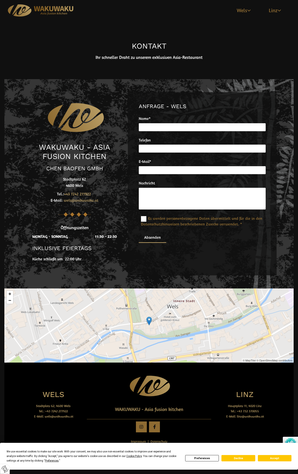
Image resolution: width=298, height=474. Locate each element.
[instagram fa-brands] (141, 426)
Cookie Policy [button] (134, 456)
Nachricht (147, 183)
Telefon (145, 140)
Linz (273, 10)
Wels (242, 10)
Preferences (202, 458)
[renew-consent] (5, 469)
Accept (274, 458)
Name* (145, 118)
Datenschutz (159, 441)
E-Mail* (145, 161)
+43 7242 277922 (56, 411)
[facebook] (154, 426)
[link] (244, 10)
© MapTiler (249, 360)
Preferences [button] (52, 460)
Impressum (138, 441)
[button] (149, 321)
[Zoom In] (10, 294)
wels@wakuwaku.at (81, 200)
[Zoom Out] (10, 300)
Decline (238, 458)
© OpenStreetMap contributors (275, 360)
